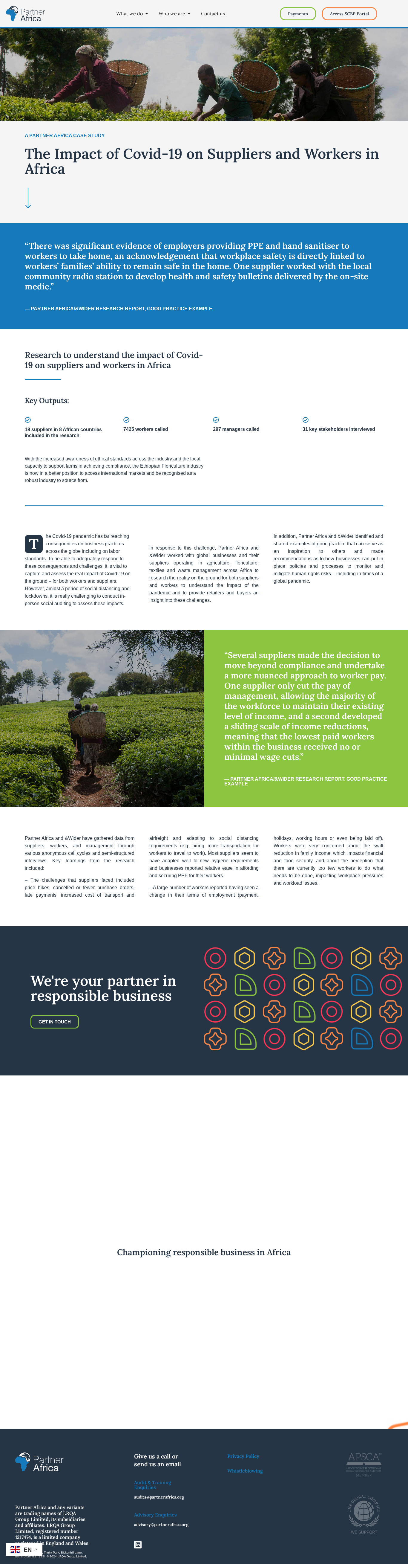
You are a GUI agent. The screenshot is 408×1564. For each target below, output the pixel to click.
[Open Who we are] (189, 13)
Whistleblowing (245, 1471)
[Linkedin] (138, 1544)
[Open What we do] (146, 13)
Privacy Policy (243, 1456)
